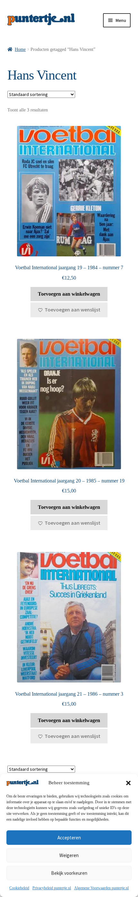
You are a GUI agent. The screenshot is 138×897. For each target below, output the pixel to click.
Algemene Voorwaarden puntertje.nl (101, 888)
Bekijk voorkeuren (69, 873)
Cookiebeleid (19, 888)
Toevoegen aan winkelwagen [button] (69, 294)
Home (20, 49)
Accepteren (69, 838)
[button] (128, 783)
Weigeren (69, 855)
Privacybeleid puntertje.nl (51, 888)
